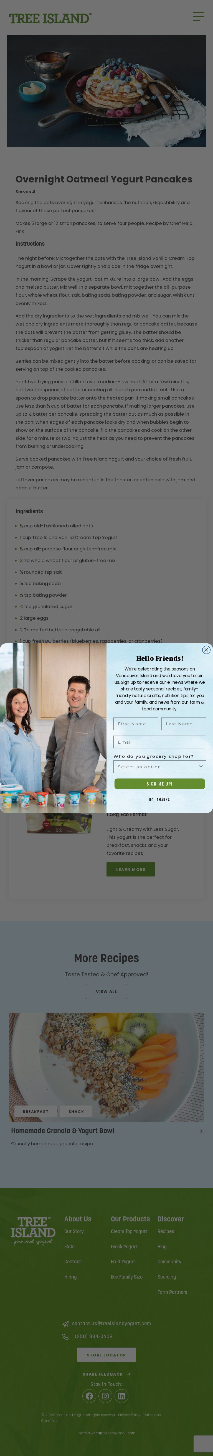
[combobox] (158, 767)
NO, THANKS (160, 799)
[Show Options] (201, 767)
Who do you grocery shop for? (153, 756)
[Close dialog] (206, 650)
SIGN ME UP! (160, 784)
